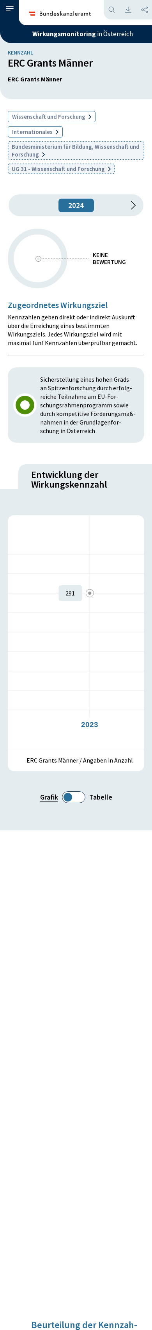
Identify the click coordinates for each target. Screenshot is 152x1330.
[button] (9, 8)
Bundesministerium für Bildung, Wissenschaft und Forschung (76, 150)
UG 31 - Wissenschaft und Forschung (59, 169)
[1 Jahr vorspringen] (130, 205)
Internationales (33, 132)
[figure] (76, 632)
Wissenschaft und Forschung (49, 116)
